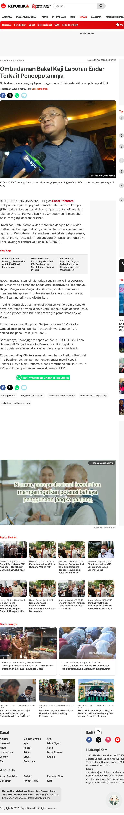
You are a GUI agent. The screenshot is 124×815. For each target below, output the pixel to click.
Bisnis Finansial (55, 752)
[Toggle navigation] (3, 5)
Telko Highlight (70, 24)
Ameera (4, 738)
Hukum (20, 60)
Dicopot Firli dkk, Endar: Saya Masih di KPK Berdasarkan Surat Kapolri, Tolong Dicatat (42, 264)
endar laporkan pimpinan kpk (93, 395)
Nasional (6, 24)
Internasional (44, 24)
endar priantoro (8, 395)
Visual (27, 756)
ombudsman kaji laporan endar (15, 403)
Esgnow (4, 756)
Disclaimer (5, 780)
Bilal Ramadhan (40, 88)
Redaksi (28, 776)
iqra (72, 17)
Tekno (27, 752)
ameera (7, 17)
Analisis (28, 747)
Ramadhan (29, 761)
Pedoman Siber (55, 776)
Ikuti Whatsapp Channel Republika (45, 377)
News (11, 60)
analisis (96, 17)
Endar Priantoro (63, 201)
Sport (32, 24)
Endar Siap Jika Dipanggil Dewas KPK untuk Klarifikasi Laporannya (13, 262)
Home (3, 60)
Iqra (26, 743)
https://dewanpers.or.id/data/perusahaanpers (26, 797)
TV (1, 761)
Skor (49, 738)
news (83, 17)
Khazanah (5, 743)
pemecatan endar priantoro (62, 395)
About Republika (8, 776)
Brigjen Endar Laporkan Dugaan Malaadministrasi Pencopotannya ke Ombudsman (70, 264)
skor (45, 17)
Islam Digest (53, 743)
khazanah (59, 17)
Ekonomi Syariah (27, 17)
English (51, 756)
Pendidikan (20, 24)
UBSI (56, 24)
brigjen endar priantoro (32, 395)
